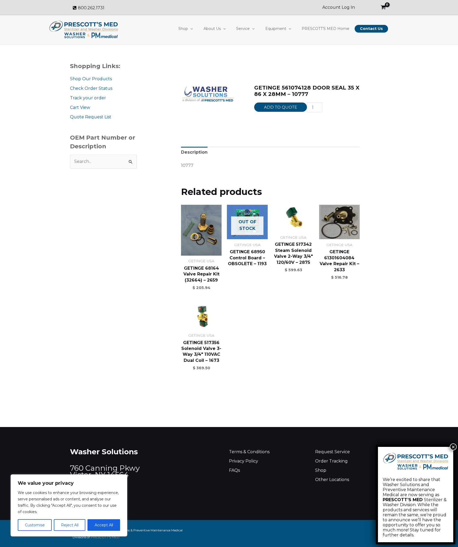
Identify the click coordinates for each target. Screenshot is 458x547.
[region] (69, 505)
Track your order (88, 97)
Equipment (275, 28)
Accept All (104, 525)
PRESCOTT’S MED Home (325, 28)
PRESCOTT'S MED (105, 537)
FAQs (234, 470)
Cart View (80, 107)
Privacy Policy (243, 461)
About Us (212, 28)
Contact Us (371, 28)
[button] (190, 28)
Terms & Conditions (249, 451)
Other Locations (332, 479)
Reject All (69, 525)
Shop (183, 28)
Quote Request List (90, 116)
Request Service (332, 451)
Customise (35, 525)
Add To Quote (280, 107)
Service (243, 28)
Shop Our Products (91, 78)
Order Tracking (331, 461)
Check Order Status (91, 88)
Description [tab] (194, 152)
